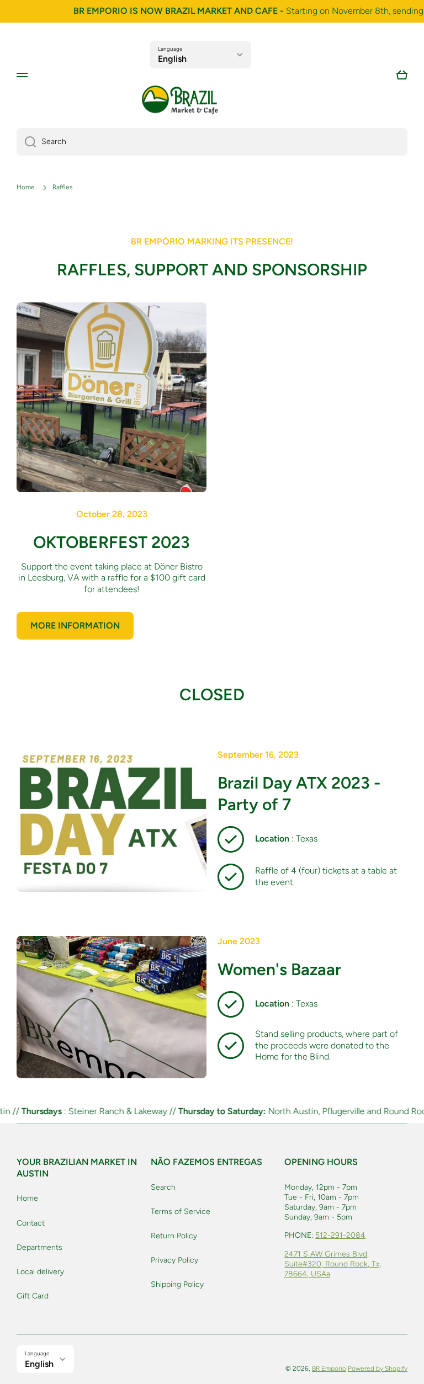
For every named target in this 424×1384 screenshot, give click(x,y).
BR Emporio (329, 1368)
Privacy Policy (174, 1260)
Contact (31, 1223)
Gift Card (33, 1296)
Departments (39, 1247)
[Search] (26, 142)
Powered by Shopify (377, 1368)
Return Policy (174, 1236)
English (172, 59)
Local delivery (40, 1271)
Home (26, 187)
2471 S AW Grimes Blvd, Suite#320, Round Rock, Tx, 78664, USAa (332, 1264)
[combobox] (212, 142)
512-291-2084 (340, 1235)
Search (163, 1187)
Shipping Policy (177, 1284)
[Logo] (180, 100)
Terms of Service (180, 1211)
